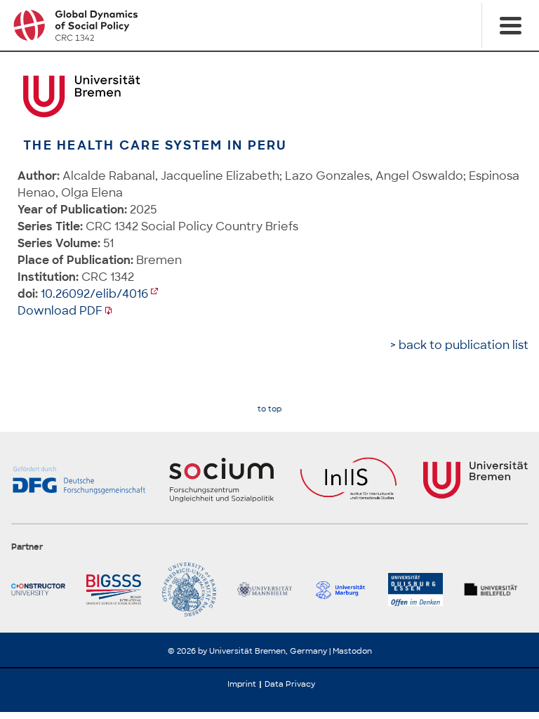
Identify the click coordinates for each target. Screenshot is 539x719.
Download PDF (60, 310)
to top (269, 409)
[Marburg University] (345, 589)
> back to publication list (459, 345)
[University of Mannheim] (269, 589)
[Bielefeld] (496, 589)
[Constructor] (43, 589)
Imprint (241, 684)
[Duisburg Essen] (420, 589)
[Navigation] (510, 25)
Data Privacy (290, 684)
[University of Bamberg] (194, 589)
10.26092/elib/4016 (94, 293)
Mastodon (352, 651)
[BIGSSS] (118, 589)
